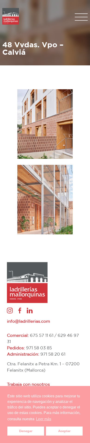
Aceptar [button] (64, 431)
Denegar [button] (25, 431)
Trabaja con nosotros (28, 384)
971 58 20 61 (52, 354)
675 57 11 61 (41, 335)
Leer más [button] (43, 419)
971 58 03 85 (39, 347)
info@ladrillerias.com (28, 321)
